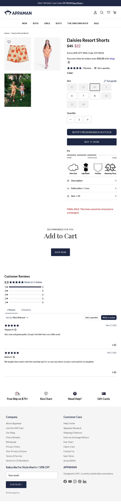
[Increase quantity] (87, 119)
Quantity (71, 113)
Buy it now (91, 142)
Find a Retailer (13, 437)
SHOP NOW (60, 252)
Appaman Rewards (72, 428)
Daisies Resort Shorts (20, 33)
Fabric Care (69, 446)
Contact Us (68, 451)
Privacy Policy (13, 446)
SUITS (59, 23)
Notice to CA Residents (17, 460)
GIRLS (47, 23)
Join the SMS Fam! (15, 428)
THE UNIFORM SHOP (77, 23)
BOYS (35, 23)
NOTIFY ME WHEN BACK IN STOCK (92, 132)
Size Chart (68, 442)
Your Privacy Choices (16, 451)
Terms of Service (14, 456)
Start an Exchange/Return (76, 437)
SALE (96, 23)
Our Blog (10, 432)
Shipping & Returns (72, 432)
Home (6, 33)
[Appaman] (18, 12)
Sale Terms (68, 456)
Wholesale (11, 442)
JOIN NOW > (16, 484)
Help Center (69, 423)
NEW (24, 23)
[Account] (94, 12)
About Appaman (13, 423)
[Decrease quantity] (70, 119)
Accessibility (69, 460)
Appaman (15, 493)
